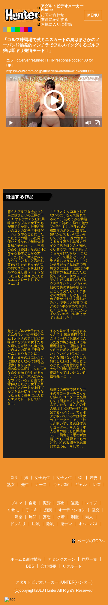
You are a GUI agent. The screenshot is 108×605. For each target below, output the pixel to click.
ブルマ (16, 503)
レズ (97, 484)
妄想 (47, 517)
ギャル (81, 484)
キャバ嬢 (61, 484)
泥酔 (47, 503)
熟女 (11, 484)
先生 (25, 484)
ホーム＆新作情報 (26, 559)
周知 (33, 517)
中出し (14, 510)
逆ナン (66, 523)
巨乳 (36, 523)
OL (80, 477)
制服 (75, 517)
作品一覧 (89, 559)
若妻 (94, 477)
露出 (61, 503)
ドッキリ (18, 523)
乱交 (96, 510)
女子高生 (42, 477)
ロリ (14, 477)
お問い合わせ (52, 14)
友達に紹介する (54, 19)
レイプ (91, 503)
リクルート (72, 566)
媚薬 (18, 517)
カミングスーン (61, 559)
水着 (61, 517)
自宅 (33, 503)
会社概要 (48, 566)
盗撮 (75, 503)
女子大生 (64, 477)
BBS (30, 566)
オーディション (72, 510)
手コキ (32, 510)
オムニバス (88, 523)
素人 (89, 517)
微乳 (50, 523)
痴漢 (48, 510)
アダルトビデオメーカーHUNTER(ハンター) (54, 582)
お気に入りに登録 (56, 24)
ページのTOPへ (91, 541)
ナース (41, 484)
